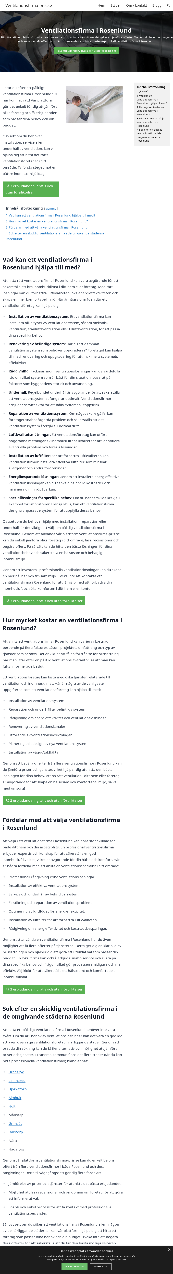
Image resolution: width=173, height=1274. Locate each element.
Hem (101, 5)
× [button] (169, 1249)
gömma (51, 208)
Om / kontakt (136, 5)
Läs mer (122, 1259)
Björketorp (18, 1089)
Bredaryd (16, 1072)
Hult (12, 1106)
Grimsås (15, 1123)
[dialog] (86, 1260)
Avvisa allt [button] (100, 1266)
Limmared (17, 1080)
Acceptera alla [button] (74, 1266)
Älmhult (15, 1097)
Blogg (157, 5)
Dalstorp (16, 1132)
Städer (116, 5)
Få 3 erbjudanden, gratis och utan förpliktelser (86, 51)
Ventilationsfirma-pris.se (28, 5)
